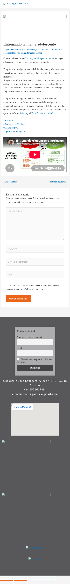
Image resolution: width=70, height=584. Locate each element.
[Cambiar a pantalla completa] (20, 578)
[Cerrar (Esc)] (48, 578)
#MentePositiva (10, 128)
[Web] (35, 275)
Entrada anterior (10, 182)
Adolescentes (29, 49)
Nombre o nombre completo (30, 337)
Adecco (23, 113)
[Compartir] (34, 578)
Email (19, 348)
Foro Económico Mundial (43, 113)
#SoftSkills (8, 120)
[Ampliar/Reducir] (6, 578)
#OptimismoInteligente (14, 131)
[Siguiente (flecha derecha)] (20, 582)
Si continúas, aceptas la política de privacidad (34, 360)
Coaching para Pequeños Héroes (39, 58)
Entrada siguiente (59, 182)
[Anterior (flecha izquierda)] (6, 582)
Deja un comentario (12, 49)
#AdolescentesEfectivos (14, 124)
